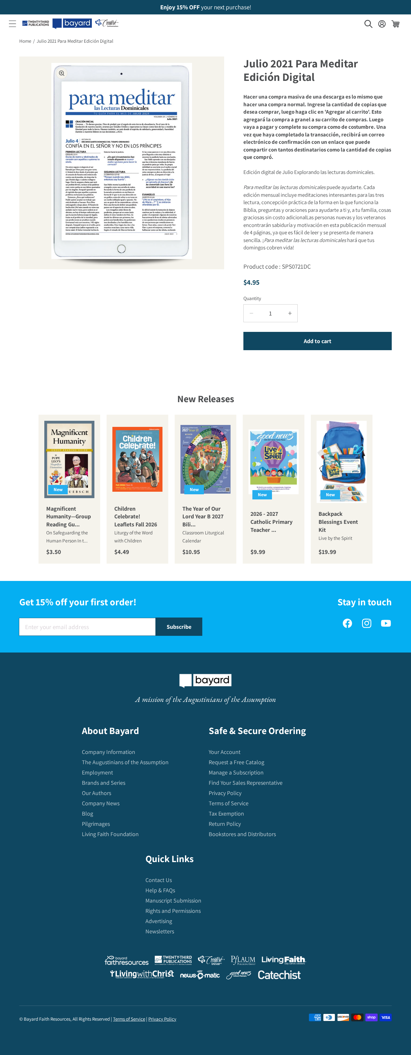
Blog (87, 813)
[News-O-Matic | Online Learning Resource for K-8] (200, 976)
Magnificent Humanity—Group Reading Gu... (68, 516)
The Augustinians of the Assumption (125, 762)
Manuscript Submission (173, 900)
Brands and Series (103, 782)
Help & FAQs (160, 890)
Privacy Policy (225, 793)
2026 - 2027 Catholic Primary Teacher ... (271, 521)
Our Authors (96, 793)
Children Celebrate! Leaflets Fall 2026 (135, 516)
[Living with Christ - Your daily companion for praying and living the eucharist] (142, 975)
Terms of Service (229, 803)
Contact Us (158, 880)
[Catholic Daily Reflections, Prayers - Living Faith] (284, 962)
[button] (12, 23)
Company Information (108, 752)
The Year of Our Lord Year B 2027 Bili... (202, 516)
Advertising (158, 921)
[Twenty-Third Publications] (173, 962)
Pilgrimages (96, 823)
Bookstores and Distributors (242, 834)
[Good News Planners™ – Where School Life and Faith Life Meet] (239, 976)
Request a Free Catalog (236, 762)
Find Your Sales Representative (246, 782)
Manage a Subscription (236, 772)
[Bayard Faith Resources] (126, 962)
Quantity (252, 298)
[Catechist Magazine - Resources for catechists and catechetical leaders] (279, 976)
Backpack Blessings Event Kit (338, 521)
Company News (100, 803)
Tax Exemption (226, 813)
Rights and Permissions (173, 910)
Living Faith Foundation (110, 834)
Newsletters (159, 931)
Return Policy (225, 823)
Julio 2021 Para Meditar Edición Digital (75, 41)
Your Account (224, 752)
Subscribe (179, 626)
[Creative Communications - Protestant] (211, 962)
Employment (97, 772)
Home (25, 41)
